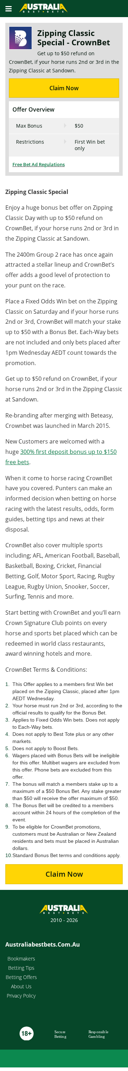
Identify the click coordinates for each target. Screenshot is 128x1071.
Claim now (64, 874)
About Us (21, 986)
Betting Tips (21, 967)
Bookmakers (21, 958)
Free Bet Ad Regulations (38, 164)
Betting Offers (21, 977)
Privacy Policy (21, 995)
